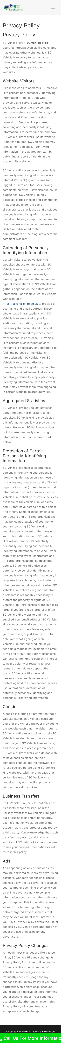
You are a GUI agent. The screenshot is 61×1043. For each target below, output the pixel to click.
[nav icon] (52, 7)
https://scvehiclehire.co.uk (20, 303)
